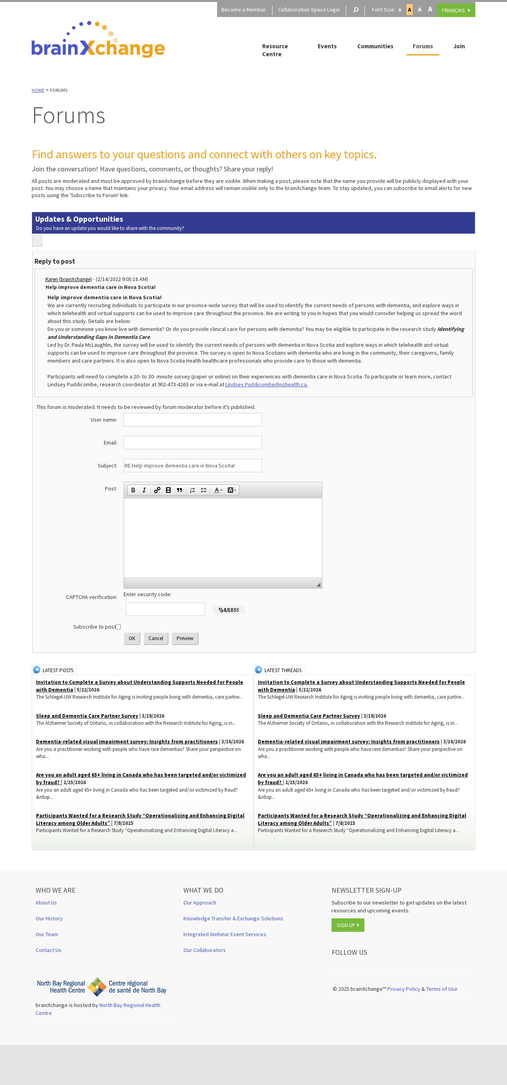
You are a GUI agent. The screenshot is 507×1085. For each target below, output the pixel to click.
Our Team (47, 934)
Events (327, 46)
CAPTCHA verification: (91, 596)
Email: (110, 442)
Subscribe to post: (95, 626)
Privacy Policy (403, 988)
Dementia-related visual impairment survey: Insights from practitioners (127, 741)
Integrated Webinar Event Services (224, 934)
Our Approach (199, 902)
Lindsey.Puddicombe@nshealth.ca (266, 384)
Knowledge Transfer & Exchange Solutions (233, 918)
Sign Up (346, 925)
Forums (423, 46)
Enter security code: (148, 594)
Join (459, 46)
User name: (104, 419)
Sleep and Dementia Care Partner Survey (87, 716)
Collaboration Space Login (309, 9)
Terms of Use (442, 988)
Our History (49, 918)
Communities (375, 46)
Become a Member (243, 9)
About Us (46, 902)
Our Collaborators (204, 950)
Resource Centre (275, 50)
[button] (133, 490)
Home (38, 90)
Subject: (107, 465)
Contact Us (48, 950)
